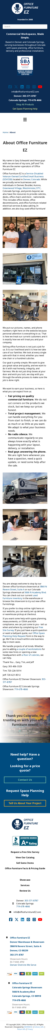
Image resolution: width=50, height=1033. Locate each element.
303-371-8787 (31, 900)
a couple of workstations (29, 649)
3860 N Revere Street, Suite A (25, 946)
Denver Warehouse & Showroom (27, 942)
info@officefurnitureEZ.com (25, 91)
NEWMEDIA (28, 1027)
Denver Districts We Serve (23, 964)
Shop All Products (25, 104)
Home (5, 132)
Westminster (29, 188)
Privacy (30, 1029)
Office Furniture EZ (20, 937)
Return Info (21, 1029)
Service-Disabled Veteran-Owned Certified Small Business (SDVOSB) (23, 176)
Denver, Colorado (31, 179)
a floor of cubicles (30, 654)
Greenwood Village (12, 188)
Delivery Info (39, 1027)
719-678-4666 (21, 689)
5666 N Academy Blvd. (35, 592)
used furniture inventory (20, 597)
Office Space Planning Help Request (24, 635)
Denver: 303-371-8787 (25, 95)
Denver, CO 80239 (19, 950)
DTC (38, 188)
